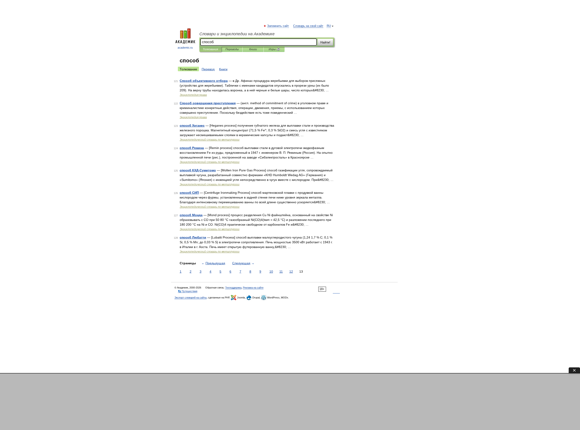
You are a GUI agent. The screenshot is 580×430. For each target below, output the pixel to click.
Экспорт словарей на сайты (190, 297)
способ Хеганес (192, 125)
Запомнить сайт (278, 26)
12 (291, 271)
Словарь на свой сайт (308, 26)
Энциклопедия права (193, 95)
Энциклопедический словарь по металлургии (209, 139)
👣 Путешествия (187, 291)
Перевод (208, 69)
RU (329, 26)
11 (281, 271)
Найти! (325, 42)
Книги (253, 49)
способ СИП (189, 192)
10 (271, 271)
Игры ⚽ (274, 49)
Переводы (232, 49)
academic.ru (185, 47)
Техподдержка (233, 287)
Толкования (210, 49)
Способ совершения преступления (208, 103)
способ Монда (191, 215)
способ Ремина (192, 148)
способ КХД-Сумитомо (198, 170)
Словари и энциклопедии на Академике (237, 34)
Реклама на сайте (253, 287)
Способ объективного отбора (204, 81)
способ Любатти (193, 237)
